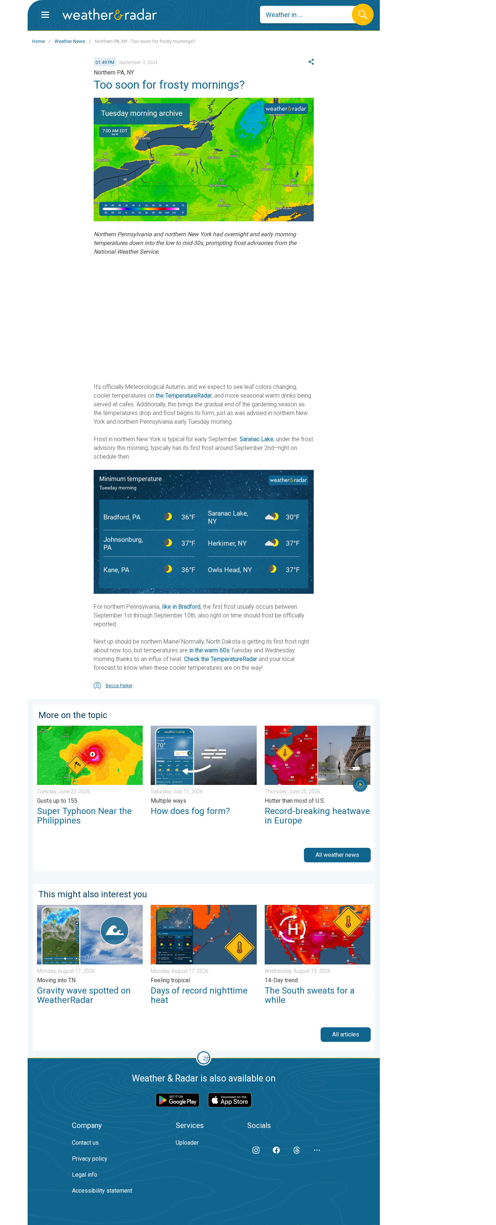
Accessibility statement (102, 1190)
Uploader (187, 1142)
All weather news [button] (337, 854)
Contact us (85, 1142)
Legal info (84, 1174)
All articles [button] (345, 1034)
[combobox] (311, 14)
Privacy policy (89, 1158)
